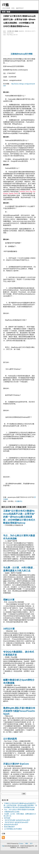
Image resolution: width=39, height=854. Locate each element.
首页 (4, 12)
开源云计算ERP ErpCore (16, 764)
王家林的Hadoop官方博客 (22, 54)
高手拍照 (7, 818)
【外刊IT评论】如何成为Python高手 (16, 822)
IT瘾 (5, 5)
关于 (31, 843)
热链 (8, 12)
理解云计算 (9, 599)
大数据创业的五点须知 (11, 812)
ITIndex (21, 843)
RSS (3, 837)
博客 (26, 843)
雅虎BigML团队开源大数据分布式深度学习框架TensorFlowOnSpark (19, 711)
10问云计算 (9, 628)
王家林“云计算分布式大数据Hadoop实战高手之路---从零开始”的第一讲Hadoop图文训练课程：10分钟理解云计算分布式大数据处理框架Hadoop (19, 516)
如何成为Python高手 (11, 824)
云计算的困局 (10, 738)
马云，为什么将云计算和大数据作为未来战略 (19, 809)
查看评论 (19, 501)
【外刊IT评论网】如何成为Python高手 (17, 820)
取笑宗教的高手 (9, 826)
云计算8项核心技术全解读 (13, 829)
